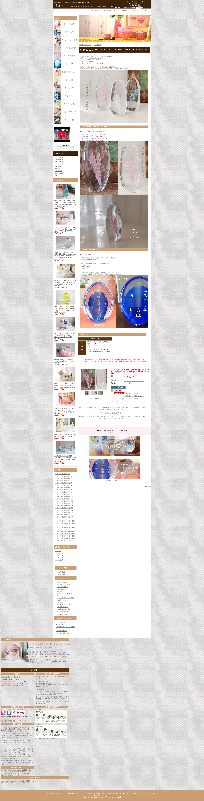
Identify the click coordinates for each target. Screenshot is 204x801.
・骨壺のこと (61, 591)
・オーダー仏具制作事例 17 (64, 510)
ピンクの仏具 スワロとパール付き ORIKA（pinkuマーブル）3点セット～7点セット (65, 229)
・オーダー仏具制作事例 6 (63, 485)
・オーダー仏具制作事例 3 (63, 478)
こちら (3, 679)
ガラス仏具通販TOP (85, 45)
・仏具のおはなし (62, 607)
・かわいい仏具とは (63, 582)
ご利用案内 (123, 10)
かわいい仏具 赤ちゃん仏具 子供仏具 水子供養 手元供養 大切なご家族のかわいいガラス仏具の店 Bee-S (122, 793)
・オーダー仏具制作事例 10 (64, 494)
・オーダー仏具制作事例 (62, 474)
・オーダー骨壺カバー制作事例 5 (65, 534)
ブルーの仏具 (59, 159)
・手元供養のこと (62, 587)
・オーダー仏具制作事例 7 (63, 487)
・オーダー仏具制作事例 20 (64, 517)
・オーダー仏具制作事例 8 (63, 490)
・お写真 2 (59, 553)
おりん (57, 175)
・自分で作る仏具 (61, 631)
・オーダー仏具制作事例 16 (64, 508)
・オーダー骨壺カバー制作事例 (65, 521)
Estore (107, 795)
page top (148, 486)
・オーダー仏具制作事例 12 (64, 499)
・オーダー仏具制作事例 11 (64, 496)
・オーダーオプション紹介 (63, 540)
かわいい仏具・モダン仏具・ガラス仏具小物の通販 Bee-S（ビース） (73, 2)
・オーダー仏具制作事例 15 (64, 505)
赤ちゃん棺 (58, 166)
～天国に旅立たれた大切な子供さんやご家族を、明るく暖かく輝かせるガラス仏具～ (92, 6)
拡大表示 (96, 398)
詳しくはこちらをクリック (114, 480)
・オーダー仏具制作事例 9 (63, 492)
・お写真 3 (59, 555)
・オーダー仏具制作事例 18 (64, 512)
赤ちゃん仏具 (59, 162)
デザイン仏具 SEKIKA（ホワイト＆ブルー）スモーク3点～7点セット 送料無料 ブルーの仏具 (65, 282)
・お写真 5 (59, 560)
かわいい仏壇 (59, 173)
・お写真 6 (59, 562)
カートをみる (95, 10)
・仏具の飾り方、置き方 (64, 609)
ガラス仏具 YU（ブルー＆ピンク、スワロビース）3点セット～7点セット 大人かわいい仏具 (64, 335)
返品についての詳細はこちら (133, 393)
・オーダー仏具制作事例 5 (63, 483)
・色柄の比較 (61, 572)
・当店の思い (61, 602)
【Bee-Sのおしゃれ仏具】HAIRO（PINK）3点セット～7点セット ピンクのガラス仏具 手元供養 (65, 410)
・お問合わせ (60, 624)
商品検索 (66, 145)
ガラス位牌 (58, 171)
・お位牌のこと (62, 589)
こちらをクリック (114, 432)
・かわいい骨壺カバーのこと (66, 598)
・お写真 (58, 551)
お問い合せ (134, 10)
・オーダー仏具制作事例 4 (63, 480)
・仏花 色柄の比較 (63, 574)
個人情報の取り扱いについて (56, 793)
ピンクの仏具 (59, 157)
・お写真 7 (59, 564)
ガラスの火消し (59, 164)
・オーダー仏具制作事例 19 (64, 514)
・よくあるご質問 (61, 622)
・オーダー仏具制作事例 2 (63, 476)
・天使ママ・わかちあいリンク (65, 615)
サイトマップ (146, 10)
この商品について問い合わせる (134, 396)
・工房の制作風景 (62, 611)
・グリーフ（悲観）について (66, 584)
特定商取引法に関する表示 (75, 793)
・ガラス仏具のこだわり (64, 604)
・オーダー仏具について (63, 633)
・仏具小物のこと (62, 600)
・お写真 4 (59, 557)
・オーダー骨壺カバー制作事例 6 (65, 536)
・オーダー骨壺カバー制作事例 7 (65, 538)
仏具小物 (57, 168)
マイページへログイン (110, 10)
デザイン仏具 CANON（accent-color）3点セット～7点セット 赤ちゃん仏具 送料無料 (65, 385)
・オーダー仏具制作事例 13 (64, 501)
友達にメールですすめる (132, 398)
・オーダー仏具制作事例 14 (64, 503)
